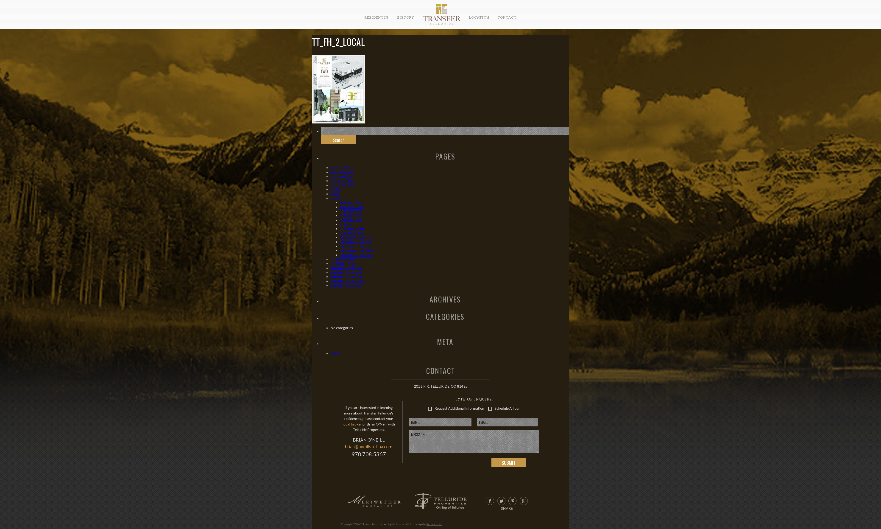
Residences (376, 17)
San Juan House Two (356, 254)
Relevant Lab (434, 524)
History (405, 17)
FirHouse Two (341, 185)
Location (479, 17)
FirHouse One (341, 176)
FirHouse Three (342, 180)
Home (335, 193)
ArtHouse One (341, 167)
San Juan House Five (355, 237)
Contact (507, 17)
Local (334, 198)
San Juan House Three (357, 250)
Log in (335, 353)
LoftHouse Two (352, 233)
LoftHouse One (352, 228)
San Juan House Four (356, 241)
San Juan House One (355, 246)
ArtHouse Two (342, 172)
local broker (352, 424)
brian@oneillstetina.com (368, 446)
